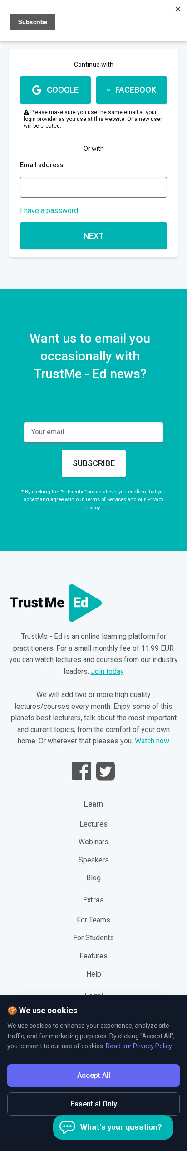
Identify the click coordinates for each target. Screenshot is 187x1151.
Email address (42, 165)
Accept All (93, 1075)
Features (93, 956)
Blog (93, 877)
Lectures (93, 824)
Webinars (93, 841)
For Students (93, 937)
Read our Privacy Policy (139, 1046)
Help (93, 974)
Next (94, 235)
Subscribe (94, 463)
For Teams (93, 920)
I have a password (49, 210)
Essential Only (93, 1104)
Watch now (152, 741)
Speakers (94, 860)
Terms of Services (105, 500)
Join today (107, 671)
